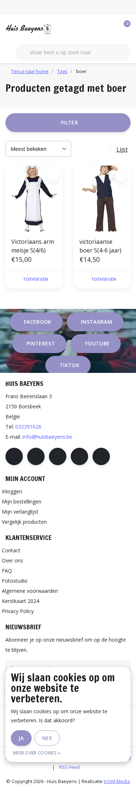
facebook (37, 321)
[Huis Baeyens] (39, 29)
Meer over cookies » (37, 753)
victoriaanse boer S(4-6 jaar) (100, 246)
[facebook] (14, 456)
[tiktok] (101, 456)
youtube (97, 343)
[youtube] (79, 456)
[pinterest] (57, 456)
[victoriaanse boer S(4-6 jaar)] (102, 198)
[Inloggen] (96, 28)
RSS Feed (69, 767)
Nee (47, 738)
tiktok (69, 365)
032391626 (28, 426)
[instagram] (36, 456)
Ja (21, 738)
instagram (96, 321)
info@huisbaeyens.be (47, 436)
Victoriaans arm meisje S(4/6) (32, 246)
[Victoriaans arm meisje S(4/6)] (34, 198)
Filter (69, 122)
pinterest (40, 343)
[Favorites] (110, 28)
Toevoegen (35, 279)
